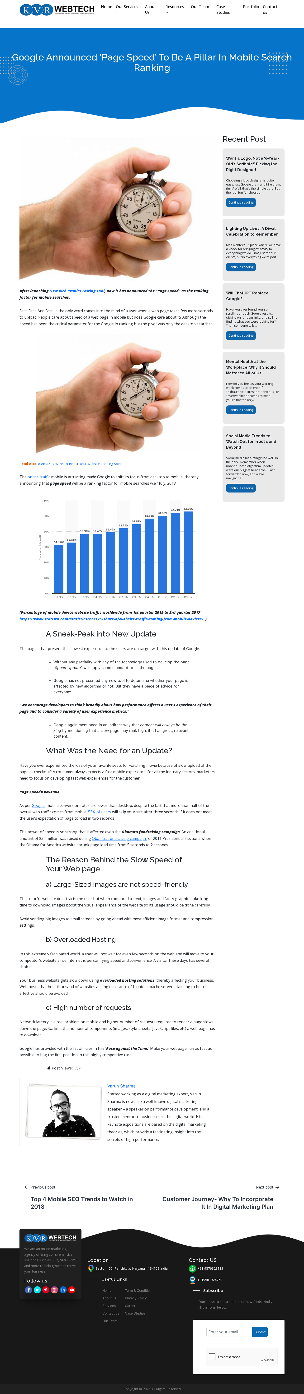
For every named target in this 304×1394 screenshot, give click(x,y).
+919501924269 (209, 1280)
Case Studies (223, 9)
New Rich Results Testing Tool (76, 290)
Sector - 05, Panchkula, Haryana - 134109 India (131, 1268)
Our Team (200, 6)
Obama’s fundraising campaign (119, 838)
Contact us (270, 9)
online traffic (39, 476)
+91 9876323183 (210, 1268)
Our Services (127, 6)
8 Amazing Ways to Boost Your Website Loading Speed (81, 463)
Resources (174, 6)
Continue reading (240, 202)
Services (109, 1306)
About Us (150, 9)
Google (38, 805)
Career (130, 1306)
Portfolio (251, 6)
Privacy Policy (136, 1298)
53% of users (99, 811)
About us (109, 1298)
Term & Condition (138, 1290)
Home (106, 6)
